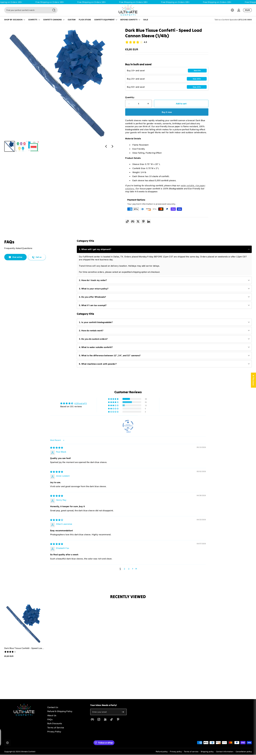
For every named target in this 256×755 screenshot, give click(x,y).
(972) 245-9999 (245, 19)
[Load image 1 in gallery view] (9, 146)
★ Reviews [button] (253, 380)
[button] (232, 10)
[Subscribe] (123, 712)
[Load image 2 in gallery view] (21, 146)
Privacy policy (176, 751)
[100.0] (128, 425)
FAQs (50, 719)
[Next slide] (112, 146)
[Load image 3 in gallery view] (33, 146)
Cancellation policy (244, 751)
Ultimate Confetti (27, 751)
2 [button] (124, 568)
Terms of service (191, 751)
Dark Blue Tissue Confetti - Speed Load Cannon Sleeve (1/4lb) (23, 648)
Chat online (17, 257)
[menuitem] (66, 707)
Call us (39, 257)
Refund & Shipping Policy (59, 711)
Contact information (224, 751)
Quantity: (130, 97)
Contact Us (52, 707)
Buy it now (167, 112)
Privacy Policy (54, 731)
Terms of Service (55, 727)
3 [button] (128, 568)
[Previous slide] (106, 146)
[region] (60, 89)
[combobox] (26, 10)
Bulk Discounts (54, 723)
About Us (51, 715)
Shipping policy (207, 751)
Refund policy (162, 751)
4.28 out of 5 (80, 403)
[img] (56, 447)
